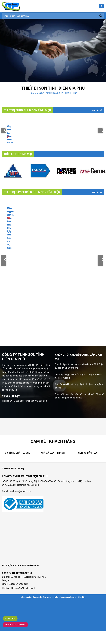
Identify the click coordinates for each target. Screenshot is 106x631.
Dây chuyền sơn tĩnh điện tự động (10, 218)
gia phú (77, 88)
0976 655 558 (40, 401)
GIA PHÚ (17, 368)
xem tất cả (97, 110)
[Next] (100, 130)
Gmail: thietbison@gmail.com (16, 491)
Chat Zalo (10, 618)
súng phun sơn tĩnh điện (74, 374)
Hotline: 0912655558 (15, 624)
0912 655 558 (17, 401)
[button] (101, 6)
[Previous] (3, 130)
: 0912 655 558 (31, 485)
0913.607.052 (17, 588)
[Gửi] (100, 16)
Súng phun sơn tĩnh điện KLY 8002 (9, 136)
